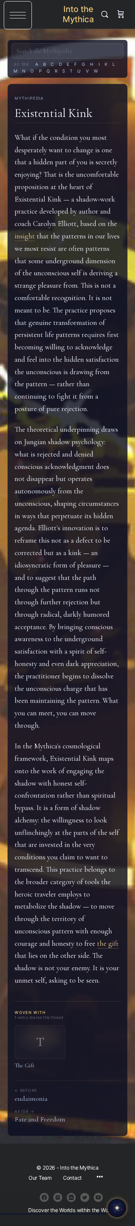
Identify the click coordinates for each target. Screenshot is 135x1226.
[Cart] (121, 14)
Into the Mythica (78, 14)
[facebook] (44, 1197)
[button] (18, 15)
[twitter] (84, 1197)
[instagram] (57, 1197)
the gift (107, 943)
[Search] (106, 14)
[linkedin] (71, 1197)
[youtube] (98, 1197)
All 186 (21, 64)
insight (25, 236)
